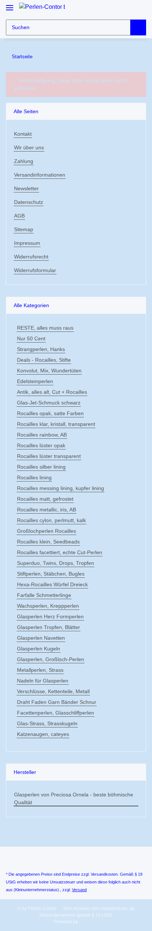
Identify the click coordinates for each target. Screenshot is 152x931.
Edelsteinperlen (35, 381)
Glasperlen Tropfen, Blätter (48, 627)
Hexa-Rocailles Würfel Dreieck (52, 584)
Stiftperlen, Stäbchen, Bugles (50, 574)
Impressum (27, 243)
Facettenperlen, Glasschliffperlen (55, 713)
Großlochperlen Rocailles (46, 531)
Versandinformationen (39, 175)
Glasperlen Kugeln (38, 649)
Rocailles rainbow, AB (42, 435)
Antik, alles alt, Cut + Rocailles (52, 392)
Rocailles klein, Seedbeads (48, 542)
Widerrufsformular (35, 270)
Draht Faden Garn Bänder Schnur (56, 702)
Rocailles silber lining (41, 467)
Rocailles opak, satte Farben (50, 413)
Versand (79, 889)
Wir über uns (29, 147)
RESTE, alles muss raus (45, 328)
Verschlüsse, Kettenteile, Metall (53, 691)
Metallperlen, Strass (40, 670)
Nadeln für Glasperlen (42, 681)
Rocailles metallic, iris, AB (46, 510)
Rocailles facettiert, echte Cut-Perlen (59, 552)
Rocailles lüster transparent (49, 456)
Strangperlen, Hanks (41, 349)
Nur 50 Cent (31, 338)
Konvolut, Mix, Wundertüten (49, 371)
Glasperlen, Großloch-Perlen (50, 659)
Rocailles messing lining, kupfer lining (60, 488)
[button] (127, 8)
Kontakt (23, 134)
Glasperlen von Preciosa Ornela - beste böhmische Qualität (73, 798)
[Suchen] (138, 27)
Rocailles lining (34, 477)
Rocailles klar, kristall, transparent (56, 424)
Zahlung (23, 161)
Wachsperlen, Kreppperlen (48, 606)
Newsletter (26, 188)
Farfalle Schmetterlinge (44, 595)
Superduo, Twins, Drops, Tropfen (55, 563)
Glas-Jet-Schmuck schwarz (48, 403)
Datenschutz (28, 202)
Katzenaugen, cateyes (43, 734)
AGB (19, 216)
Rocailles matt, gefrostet (45, 499)
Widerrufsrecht (31, 257)
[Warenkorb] (140, 8)
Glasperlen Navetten (41, 638)
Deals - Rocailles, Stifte (44, 360)
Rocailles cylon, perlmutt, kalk (51, 520)
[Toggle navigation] (9, 4)
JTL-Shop (89, 921)
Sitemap (23, 229)
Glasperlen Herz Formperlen (50, 616)
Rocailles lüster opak (41, 445)
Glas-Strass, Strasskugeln (47, 723)
